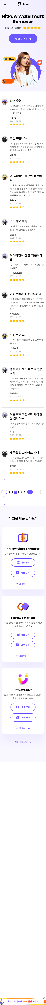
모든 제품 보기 (22, 741)
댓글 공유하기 (23, 38)
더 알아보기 (22, 583)
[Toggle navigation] (41, 4)
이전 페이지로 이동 (4, 492)
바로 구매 (25, 562)
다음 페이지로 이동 (30, 492)
